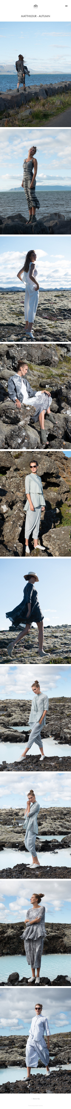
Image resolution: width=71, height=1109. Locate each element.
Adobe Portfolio (39, 1105)
